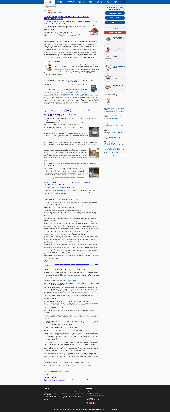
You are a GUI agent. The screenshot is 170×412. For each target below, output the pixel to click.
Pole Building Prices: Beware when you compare (114, 125)
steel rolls (78, 110)
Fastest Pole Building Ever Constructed (112, 137)
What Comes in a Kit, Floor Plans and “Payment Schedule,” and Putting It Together (114, 145)
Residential (115, 18)
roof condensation (48, 111)
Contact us (55, 409)
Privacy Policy (109, 409)
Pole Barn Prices (78, 409)
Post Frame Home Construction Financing (113, 147)
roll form (88, 110)
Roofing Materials (67, 109)
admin (71, 111)
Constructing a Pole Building (78, 109)
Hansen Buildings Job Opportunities (96, 409)
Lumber (65, 109)
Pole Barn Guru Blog (119, 47)
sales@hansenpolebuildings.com (97, 395)
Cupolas (55, 178)
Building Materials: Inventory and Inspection (113, 148)
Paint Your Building (118, 85)
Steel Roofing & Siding (59, 379)
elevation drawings (56, 265)
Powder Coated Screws (74, 379)
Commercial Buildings (81, 1)
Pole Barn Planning (81, 177)
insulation (73, 110)
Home (45, 10)
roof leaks (86, 379)
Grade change (55, 178)
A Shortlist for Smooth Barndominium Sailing (113, 111)
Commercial (115, 22)
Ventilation (87, 109)
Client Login (115, 1)
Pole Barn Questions (80, 109)
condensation (83, 110)
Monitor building (73, 178)
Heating (49, 178)
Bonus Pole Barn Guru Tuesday (60, 115)
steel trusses (91, 379)
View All (115, 155)
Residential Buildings (60, 1)
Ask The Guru (116, 56)
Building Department (76, 264)
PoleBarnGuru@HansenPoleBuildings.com (65, 280)
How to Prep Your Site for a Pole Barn (112, 152)
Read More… (46, 399)
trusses (57, 111)
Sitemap (115, 409)
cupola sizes (62, 110)
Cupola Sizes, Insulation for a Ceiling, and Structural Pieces (66, 17)
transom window (68, 265)
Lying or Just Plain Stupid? (109, 129)
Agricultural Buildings (70, 1)
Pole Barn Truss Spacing (109, 104)
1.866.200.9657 (115, 32)
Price (118, 37)
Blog (60, 409)
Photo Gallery (117, 76)
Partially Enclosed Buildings (109, 143)
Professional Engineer (89, 109)
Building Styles (90, 1)
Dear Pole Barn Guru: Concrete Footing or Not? (114, 108)
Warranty (85, 409)
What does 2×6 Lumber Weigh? (110, 122)
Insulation (69, 109)
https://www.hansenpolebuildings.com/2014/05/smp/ (60, 91)
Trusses (74, 109)
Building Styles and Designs (57, 109)
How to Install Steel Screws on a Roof (65, 269)
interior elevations (84, 265)
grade (79, 178)
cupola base (67, 110)
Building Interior (47, 109)
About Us (64, 409)
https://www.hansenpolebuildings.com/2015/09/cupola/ (57, 34)
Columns (51, 178)
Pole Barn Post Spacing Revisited (111, 118)
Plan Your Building (99, 1)
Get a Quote (108, 1)
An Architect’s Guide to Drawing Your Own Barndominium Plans (67, 183)
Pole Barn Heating (61, 178)
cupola (53, 111)
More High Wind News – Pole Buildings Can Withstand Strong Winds (113, 133)
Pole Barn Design (94, 109)
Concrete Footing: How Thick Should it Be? (113, 115)
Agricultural (115, 13)
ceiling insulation (94, 110)
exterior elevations (76, 265)
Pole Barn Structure (59, 109)
